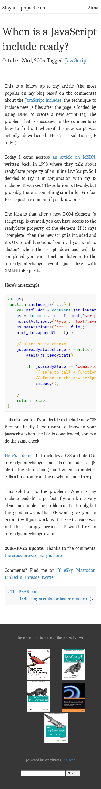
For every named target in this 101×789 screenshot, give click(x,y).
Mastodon (86, 570)
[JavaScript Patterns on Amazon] (73, 679)
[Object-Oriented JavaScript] (73, 710)
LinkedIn (13, 577)
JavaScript (76, 60)
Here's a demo (19, 455)
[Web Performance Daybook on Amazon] (56, 742)
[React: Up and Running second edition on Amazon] (38, 679)
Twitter (48, 577)
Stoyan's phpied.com (23, 8)
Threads (31, 577)
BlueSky (65, 570)
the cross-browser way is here (33, 555)
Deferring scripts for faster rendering (55, 598)
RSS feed (68, 760)
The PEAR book (25, 591)
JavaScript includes (43, 100)
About (93, 7)
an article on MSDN (74, 157)
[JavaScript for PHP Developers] (38, 710)
